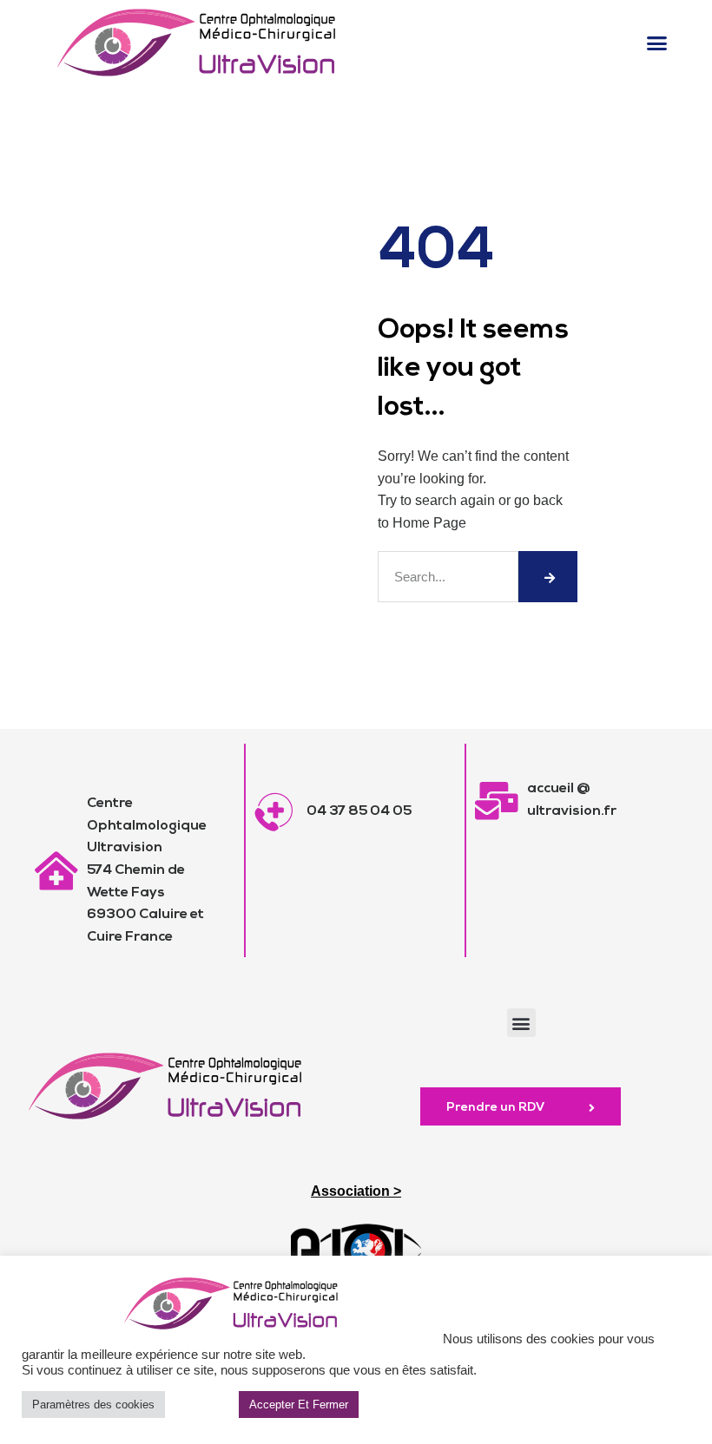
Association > (356, 1191)
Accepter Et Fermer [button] (298, 1404)
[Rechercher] (547, 576)
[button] (656, 42)
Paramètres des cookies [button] (93, 1404)
